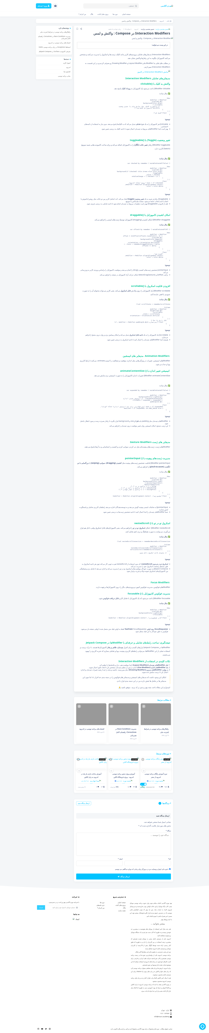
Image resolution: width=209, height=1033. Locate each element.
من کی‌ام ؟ (82, 14)
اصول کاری (66, 63)
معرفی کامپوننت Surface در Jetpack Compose (54, 51)
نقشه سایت (122, 911)
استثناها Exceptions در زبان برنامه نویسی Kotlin (54, 47)
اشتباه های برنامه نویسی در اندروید (59, 43)
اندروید (136, 29)
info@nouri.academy (161, 1016)
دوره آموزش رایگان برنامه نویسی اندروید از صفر (156, 775)
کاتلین (159, 978)
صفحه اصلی (126, 14)
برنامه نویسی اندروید (164, 955)
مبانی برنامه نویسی (64, 76)
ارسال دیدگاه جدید (83, 803)
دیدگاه (168, 831)
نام (169, 859)
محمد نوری (151, 781)
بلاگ (91, 14)
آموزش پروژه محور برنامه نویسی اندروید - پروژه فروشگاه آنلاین (123, 775)
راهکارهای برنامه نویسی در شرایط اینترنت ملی (55, 32)
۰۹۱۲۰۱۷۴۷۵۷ (164, 1013)
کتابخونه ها (67, 72)
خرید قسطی (100, 905)
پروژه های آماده (103, 14)
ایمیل (120, 859)
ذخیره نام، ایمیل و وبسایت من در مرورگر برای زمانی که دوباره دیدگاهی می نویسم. (141, 869)
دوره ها (102, 902)
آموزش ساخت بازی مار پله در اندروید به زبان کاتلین (91, 775)
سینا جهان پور (85, 781)
